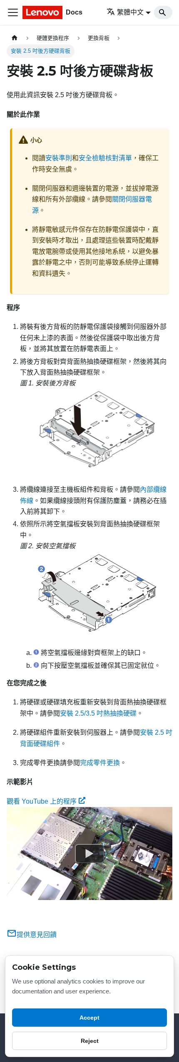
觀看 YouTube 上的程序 (42, 801)
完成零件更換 (100, 762)
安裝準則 (58, 158)
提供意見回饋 (37, 934)
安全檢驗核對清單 (105, 158)
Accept (89, 1017)
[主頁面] (14, 38)
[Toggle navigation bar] (13, 12)
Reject (90, 1040)
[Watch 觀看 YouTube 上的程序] (89, 853)
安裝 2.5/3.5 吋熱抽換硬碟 (98, 713)
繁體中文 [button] (130, 12)
